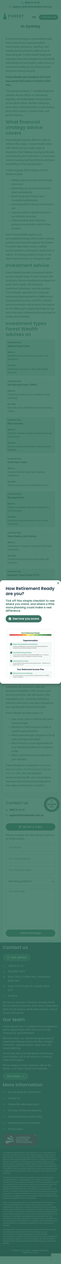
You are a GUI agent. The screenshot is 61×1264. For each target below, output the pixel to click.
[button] (58, 583)
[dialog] (30, 632)
